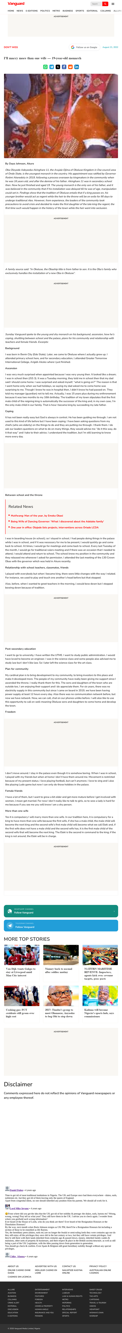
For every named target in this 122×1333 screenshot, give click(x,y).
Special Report (69, 1312)
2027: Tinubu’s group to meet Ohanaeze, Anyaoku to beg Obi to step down (60, 1013)
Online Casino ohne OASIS (19, 1271)
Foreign (39, 1299)
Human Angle (41, 1309)
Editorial (92, 11)
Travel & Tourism (97, 1303)
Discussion (13, 1309)
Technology (95, 1293)
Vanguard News (16, 3)
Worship (93, 1316)
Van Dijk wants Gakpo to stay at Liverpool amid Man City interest (20, 972)
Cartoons (94, 1299)
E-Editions (32, 11)
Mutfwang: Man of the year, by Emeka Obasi (37, 515)
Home (11, 11)
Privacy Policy (98, 1266)
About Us (13, 1266)
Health (38, 1303)
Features (39, 1296)
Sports (80, 11)
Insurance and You (44, 1312)
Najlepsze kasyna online (72, 1271)
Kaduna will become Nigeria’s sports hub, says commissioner (99, 1013)
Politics (45, 11)
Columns (105, 11)
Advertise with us (46, 1266)
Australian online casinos (100, 1271)
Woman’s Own (96, 1312)
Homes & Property (44, 1306)
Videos (92, 1306)
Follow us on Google (86, 47)
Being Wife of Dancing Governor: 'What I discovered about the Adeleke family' (57, 521)
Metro (56, 11)
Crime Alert (13, 1303)
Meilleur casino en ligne (46, 1271)
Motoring (66, 1303)
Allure (118, 11)
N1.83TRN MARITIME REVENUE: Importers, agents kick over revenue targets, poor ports (98, 973)
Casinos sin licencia (19, 1277)
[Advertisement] (61, 239)
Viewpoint (94, 1309)
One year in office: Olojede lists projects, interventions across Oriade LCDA (55, 527)
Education (13, 1312)
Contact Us (69, 1266)
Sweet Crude (95, 1289)
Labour (66, 1293)
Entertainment (42, 1289)
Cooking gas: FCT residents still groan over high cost (20, 1013)
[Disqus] (61, 1145)
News (20, 11)
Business (68, 11)
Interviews (67, 1289)
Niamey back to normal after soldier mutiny (58, 970)
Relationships (69, 1309)
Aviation (12, 1293)
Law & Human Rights (72, 1296)
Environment (41, 1293)
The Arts (93, 1296)
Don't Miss (11, 47)
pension (39, 1316)
